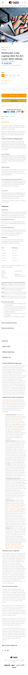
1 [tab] (12, 43)
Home (2, 6)
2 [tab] (13, 43)
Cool (6, 118)
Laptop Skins (12, 116)
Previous (2, 25)
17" (3, 75)
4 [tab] (15, 43)
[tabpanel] (14, 24)
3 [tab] (14, 43)
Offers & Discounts (8, 80)
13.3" (14, 75)
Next (25, 25)
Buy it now (14, 101)
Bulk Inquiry (6, 83)
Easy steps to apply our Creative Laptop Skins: (13, 282)
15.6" (7, 75)
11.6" (18, 75)
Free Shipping (11, 65)
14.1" (11, 75)
